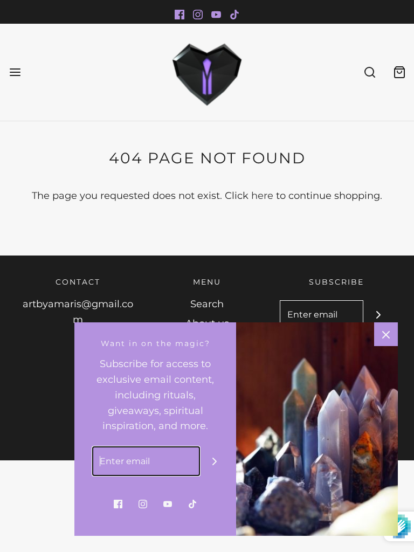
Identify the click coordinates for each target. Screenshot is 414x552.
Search (207, 304)
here (262, 196)
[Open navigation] (15, 72)
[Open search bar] (369, 72)
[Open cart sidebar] (399, 72)
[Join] (378, 315)
